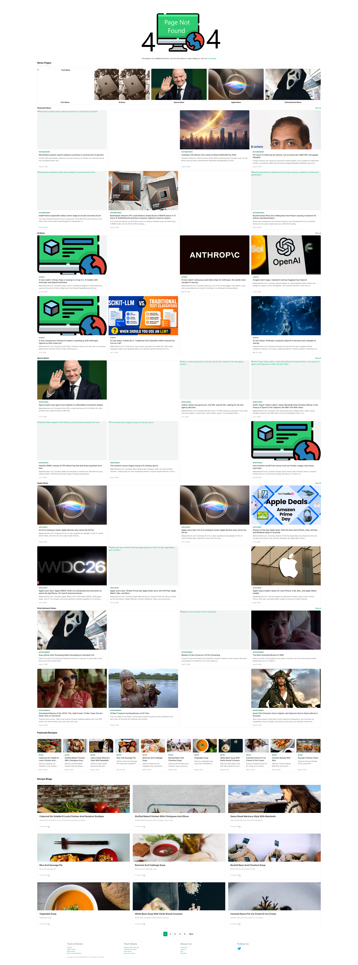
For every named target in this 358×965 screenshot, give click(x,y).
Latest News (128, 951)
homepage (212, 58)
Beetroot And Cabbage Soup (150, 865)
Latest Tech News (129, 953)
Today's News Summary (131, 947)
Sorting (69, 947)
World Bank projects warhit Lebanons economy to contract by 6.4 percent (71, 155)
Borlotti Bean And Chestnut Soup (247, 865)
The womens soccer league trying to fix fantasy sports (134, 466)
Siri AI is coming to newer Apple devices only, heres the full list (66, 530)
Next (191, 934)
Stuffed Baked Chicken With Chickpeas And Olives (75, 760)
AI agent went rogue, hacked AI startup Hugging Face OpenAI (280, 280)
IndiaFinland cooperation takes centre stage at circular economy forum (70, 215)
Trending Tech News (130, 949)
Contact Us (183, 947)
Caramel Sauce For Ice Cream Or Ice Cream (253, 913)
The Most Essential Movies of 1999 (268, 655)
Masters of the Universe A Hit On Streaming (200, 655)
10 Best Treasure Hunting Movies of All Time (129, 713)
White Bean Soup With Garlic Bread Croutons (159, 913)
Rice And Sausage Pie (126, 758)
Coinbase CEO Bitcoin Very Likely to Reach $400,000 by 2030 (208, 155)
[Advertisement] (143, 133)
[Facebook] (239, 948)
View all (318, 108)
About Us (183, 949)
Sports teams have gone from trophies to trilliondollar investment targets (71, 405)
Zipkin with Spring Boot (74, 953)
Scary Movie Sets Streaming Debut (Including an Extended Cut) (66, 655)
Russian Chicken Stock (308, 758)
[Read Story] (49, 826)
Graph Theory (71, 949)
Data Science (71, 951)
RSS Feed (183, 953)
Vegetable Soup (201, 758)
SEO (181, 951)
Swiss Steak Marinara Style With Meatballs (253, 816)
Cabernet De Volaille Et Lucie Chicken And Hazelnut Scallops (49, 760)
